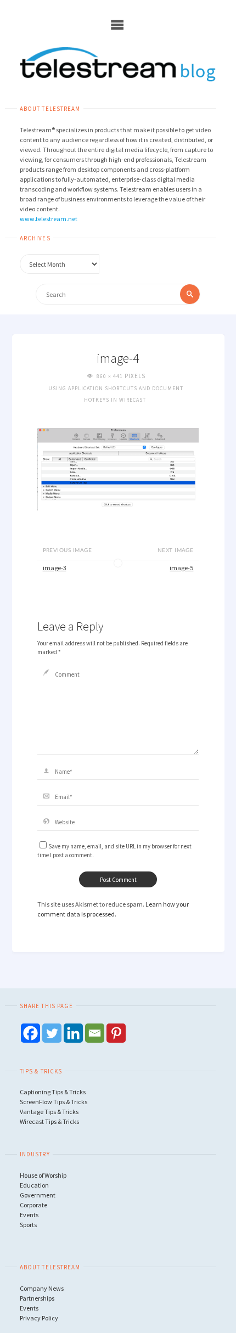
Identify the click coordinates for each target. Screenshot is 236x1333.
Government (37, 1195)
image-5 (181, 568)
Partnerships (37, 1298)
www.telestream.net (48, 219)
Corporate (33, 1205)
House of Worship (43, 1175)
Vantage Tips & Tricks (49, 1111)
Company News (42, 1288)
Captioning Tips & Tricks (53, 1092)
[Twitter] (51, 1033)
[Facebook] (30, 1033)
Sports (28, 1224)
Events (29, 1215)
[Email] (94, 1033)
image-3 (54, 568)
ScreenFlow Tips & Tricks (53, 1102)
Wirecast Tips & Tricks (49, 1121)
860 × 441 (111, 376)
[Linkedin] (73, 1033)
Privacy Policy (39, 1318)
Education (34, 1185)
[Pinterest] (116, 1033)
